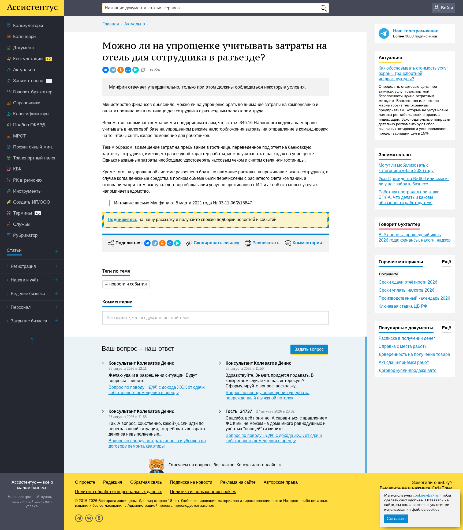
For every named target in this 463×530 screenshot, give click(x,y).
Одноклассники (99, 518)
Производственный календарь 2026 (414, 298)
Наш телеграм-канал (416, 30)
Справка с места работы (403, 346)
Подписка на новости (191, 482)
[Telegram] (113, 70)
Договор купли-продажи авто (407, 370)
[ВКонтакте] (105, 70)
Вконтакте (89, 518)
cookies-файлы (426, 495)
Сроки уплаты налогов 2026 (406, 290)
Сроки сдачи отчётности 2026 (408, 282)
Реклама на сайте (238, 482)
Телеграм (79, 518)
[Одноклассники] (120, 70)
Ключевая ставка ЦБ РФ (403, 306)
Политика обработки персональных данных (118, 491)
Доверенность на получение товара (414, 354)
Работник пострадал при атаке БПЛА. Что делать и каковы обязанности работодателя (409, 197)
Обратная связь (146, 482)
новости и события (128, 284)
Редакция (112, 482)
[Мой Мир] (128, 70)
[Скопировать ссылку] (143, 70)
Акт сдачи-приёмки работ (404, 362)
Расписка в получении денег (407, 338)
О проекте (85, 482)
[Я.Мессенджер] (135, 70)
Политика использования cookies (203, 491)
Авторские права (281, 482)
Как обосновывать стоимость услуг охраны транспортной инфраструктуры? (413, 73)
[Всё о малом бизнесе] (32, 8)
